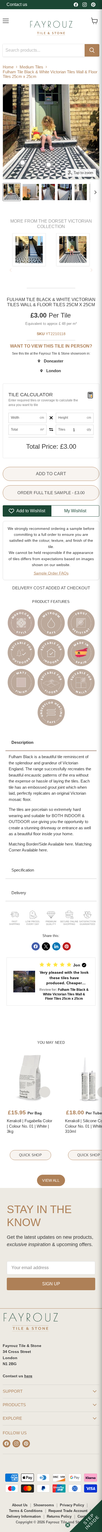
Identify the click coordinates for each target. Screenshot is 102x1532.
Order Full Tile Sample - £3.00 (51, 492)
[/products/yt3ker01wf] (30, 1077)
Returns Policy (59, 1516)
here (28, 1376)
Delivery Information (24, 1516)
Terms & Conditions (25, 1511)
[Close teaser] (67, 1525)
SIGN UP (51, 1284)
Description (22, 742)
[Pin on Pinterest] (67, 946)
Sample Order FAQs (51, 573)
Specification (22, 870)
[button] (51, 982)
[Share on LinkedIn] (56, 946)
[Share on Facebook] (36, 946)
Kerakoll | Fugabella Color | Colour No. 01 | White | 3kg (29, 1126)
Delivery (18, 892)
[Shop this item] (23, 163)
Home (8, 67)
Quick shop (30, 1155)
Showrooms (43, 1505)
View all (51, 1180)
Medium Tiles (31, 67)
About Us (19, 1505)
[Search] (92, 50)
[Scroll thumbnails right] (94, 192)
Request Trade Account (67, 1511)
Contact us (17, 4)
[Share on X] (46, 946)
